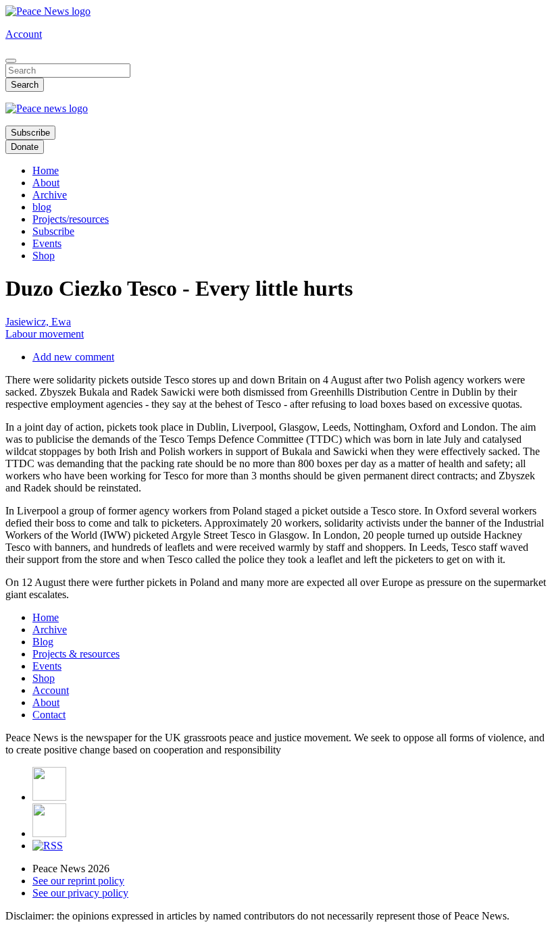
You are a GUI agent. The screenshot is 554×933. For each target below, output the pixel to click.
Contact (49, 714)
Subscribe (30, 133)
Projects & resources (76, 654)
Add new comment (73, 357)
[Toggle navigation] (10, 61)
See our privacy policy (80, 893)
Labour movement (44, 334)
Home (45, 170)
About (45, 182)
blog (41, 207)
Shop (43, 255)
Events (46, 243)
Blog (42, 641)
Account (23, 34)
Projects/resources (70, 219)
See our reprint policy (78, 880)
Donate (25, 147)
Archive (49, 195)
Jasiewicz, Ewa (38, 321)
